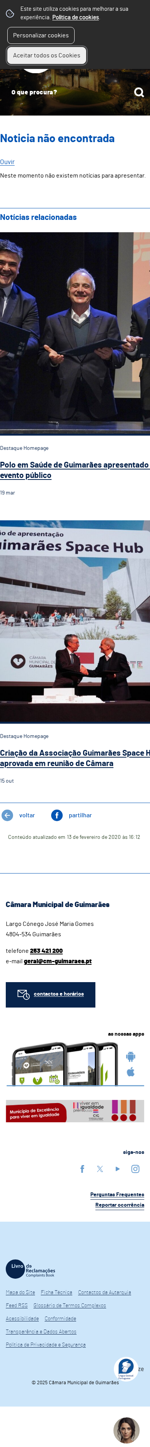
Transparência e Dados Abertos (41, 1332)
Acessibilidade (22, 1318)
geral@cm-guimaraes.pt (58, 961)
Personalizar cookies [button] (41, 35)
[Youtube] (118, 1169)
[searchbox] (75, 92)
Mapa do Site (20, 1292)
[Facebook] (82, 1169)
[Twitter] (100, 1169)
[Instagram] (135, 1169)
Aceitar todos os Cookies (46, 55)
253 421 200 (46, 951)
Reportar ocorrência (119, 1205)
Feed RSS (17, 1305)
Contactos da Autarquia (104, 1292)
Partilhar (80, 815)
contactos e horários (59, 994)
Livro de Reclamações (30, 1269)
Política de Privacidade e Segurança (46, 1345)
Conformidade (60, 1318)
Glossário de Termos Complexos (69, 1305)
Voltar (27, 815)
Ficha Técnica (56, 1292)
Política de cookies (75, 17)
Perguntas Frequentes (117, 1194)
